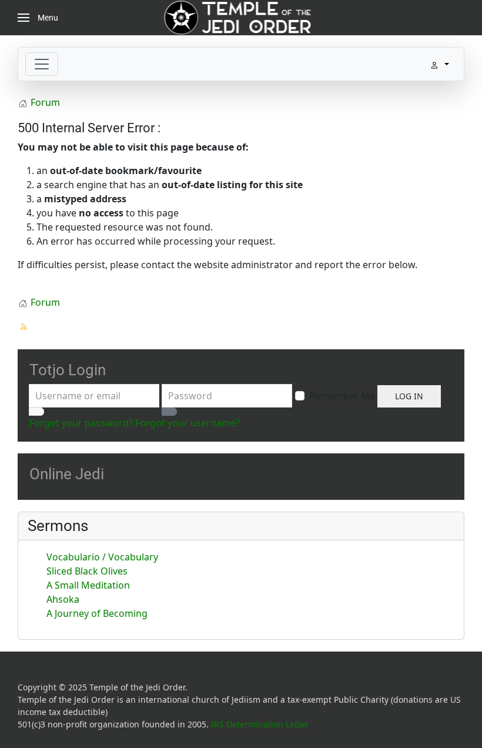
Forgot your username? (187, 422)
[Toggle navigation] (41, 64)
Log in (409, 396)
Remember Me (342, 395)
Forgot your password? (81, 422)
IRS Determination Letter (260, 724)
